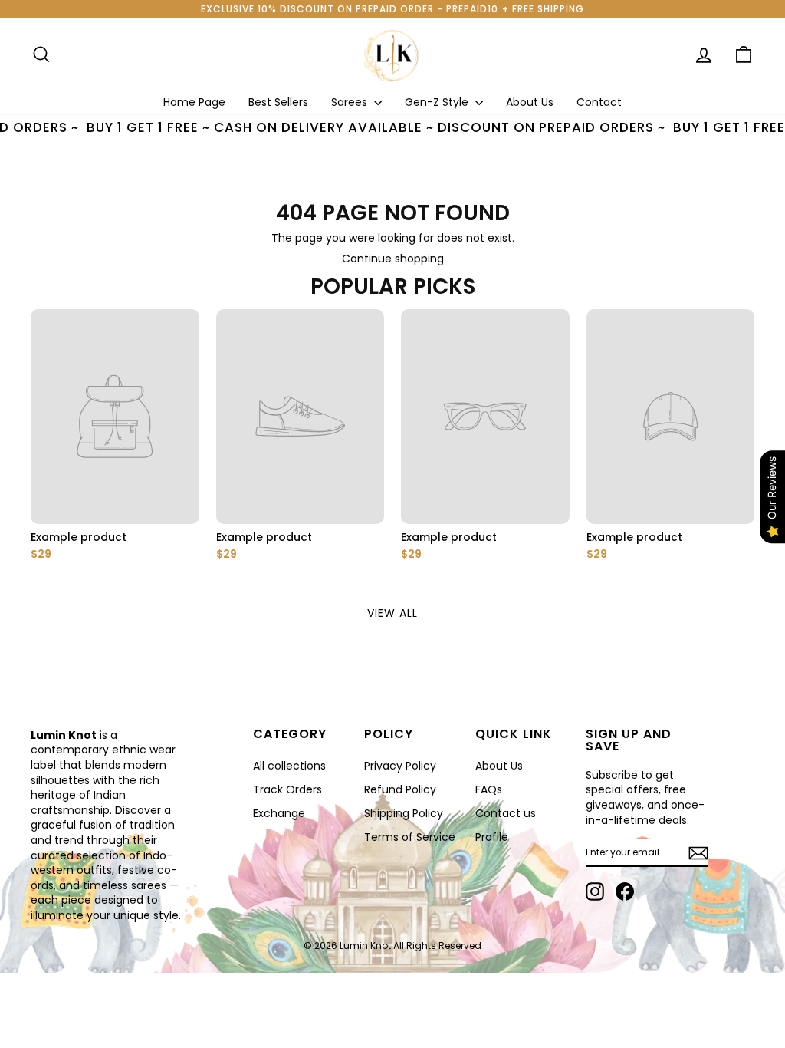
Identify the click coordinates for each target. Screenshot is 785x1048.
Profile (491, 837)
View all (392, 613)
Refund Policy (400, 789)
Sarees (350, 102)
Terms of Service (409, 837)
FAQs (488, 789)
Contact (599, 102)
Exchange (279, 813)
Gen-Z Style (438, 102)
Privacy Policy (400, 765)
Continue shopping (393, 258)
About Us (529, 102)
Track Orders (287, 789)
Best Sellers (278, 102)
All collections (289, 765)
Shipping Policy (403, 813)
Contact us (505, 813)
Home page (194, 102)
